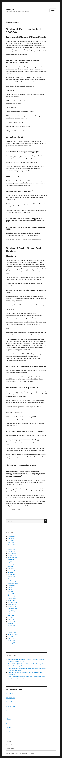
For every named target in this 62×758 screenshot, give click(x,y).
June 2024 (11, 589)
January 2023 (12, 626)
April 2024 (11, 594)
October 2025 (12, 555)
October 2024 (12, 581)
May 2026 (11, 540)
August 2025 (11, 559)
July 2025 (10, 562)
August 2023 (11, 611)
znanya (10, 9)
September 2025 (13, 557)
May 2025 (11, 566)
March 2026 (11, 545)
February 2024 (12, 598)
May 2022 (11, 636)
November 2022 (12, 630)
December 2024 (12, 576)
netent (29, 239)
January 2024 (12, 600)
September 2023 (12, 608)
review (29, 509)
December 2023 (12, 602)
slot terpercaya (10, 697)
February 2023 (12, 623)
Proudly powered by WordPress (26, 753)
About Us (9, 741)
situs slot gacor (10, 706)
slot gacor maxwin (11, 715)
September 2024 (13, 583)
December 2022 (12, 628)
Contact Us (9, 745)
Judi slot (8, 732)
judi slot (8, 727)
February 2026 (12, 547)
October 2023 (12, 606)
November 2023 (12, 604)
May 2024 (11, 591)
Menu (53, 10)
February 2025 (12, 572)
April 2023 (11, 619)
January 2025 (12, 574)
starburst (34, 239)
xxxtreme (38, 239)
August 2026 (11, 536)
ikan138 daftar (10, 702)
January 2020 (12, 645)
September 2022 (13, 634)
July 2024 (10, 587)
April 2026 (11, 542)
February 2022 (12, 643)
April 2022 (11, 638)
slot (7, 723)
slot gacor (9, 710)
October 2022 (12, 632)
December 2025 (12, 551)
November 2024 (12, 579)
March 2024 (11, 596)
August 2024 (11, 585)
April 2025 (11, 568)
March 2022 (11, 640)
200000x (25, 239)
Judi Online (18, 239)
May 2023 (10, 617)
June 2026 (11, 538)
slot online (9, 693)
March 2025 (11, 570)
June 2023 (11, 615)
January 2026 (12, 549)
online (25, 509)
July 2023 (10, 613)
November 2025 (12, 553)
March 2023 (11, 621)
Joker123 (8, 719)
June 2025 (11, 564)
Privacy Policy (10, 748)
